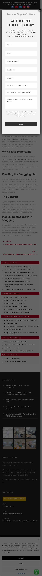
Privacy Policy (20, 114)
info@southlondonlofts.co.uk (16, 32)
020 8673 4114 (23, 30)
